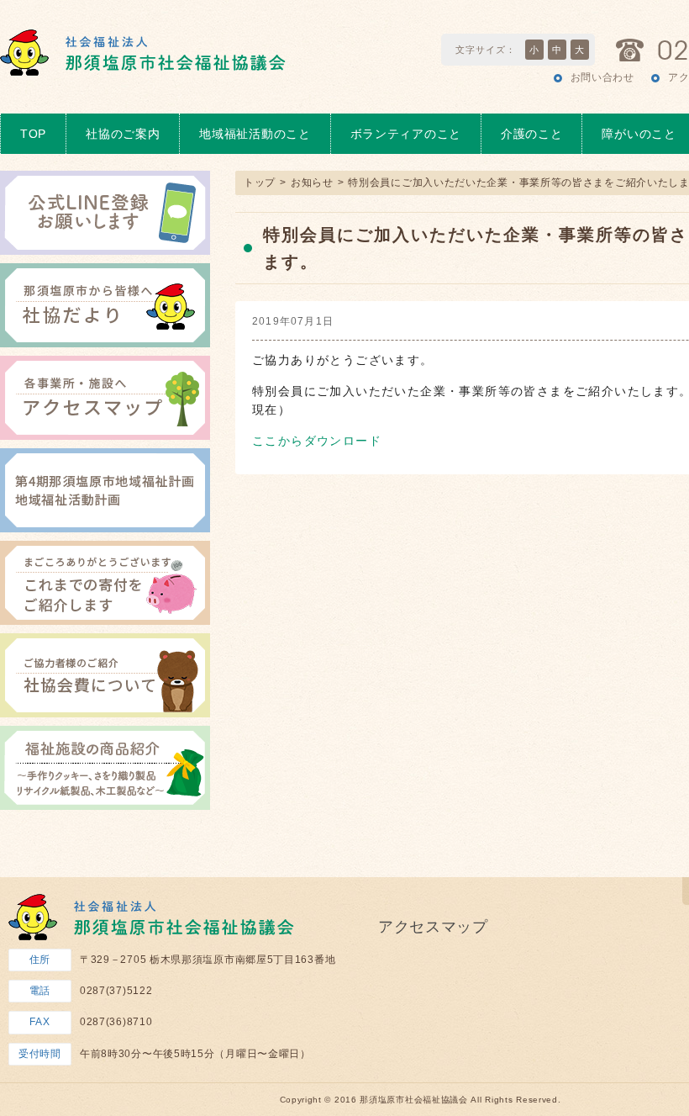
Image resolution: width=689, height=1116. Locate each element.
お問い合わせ (602, 77)
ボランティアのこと (405, 133)
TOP (33, 133)
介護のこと (532, 133)
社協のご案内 (123, 133)
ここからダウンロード (316, 440)
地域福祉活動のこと (254, 133)
